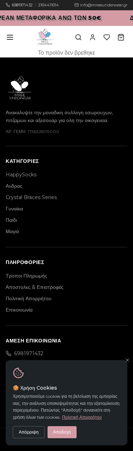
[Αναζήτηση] (78, 37)
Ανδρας (14, 186)
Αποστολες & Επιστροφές (34, 287)
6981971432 (22, 4)
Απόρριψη (29, 432)
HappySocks (21, 174)
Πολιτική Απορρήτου (82, 417)
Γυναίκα (14, 208)
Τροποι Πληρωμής (26, 276)
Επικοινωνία (19, 310)
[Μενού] (10, 37)
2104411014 (48, 4)
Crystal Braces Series (31, 197)
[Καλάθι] (121, 37)
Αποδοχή (62, 432)
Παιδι (11, 220)
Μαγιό (12, 231)
